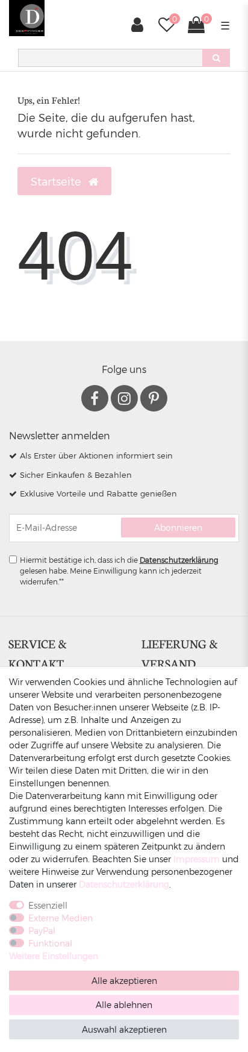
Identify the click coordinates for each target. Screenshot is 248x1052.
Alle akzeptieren (124, 980)
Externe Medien (60, 918)
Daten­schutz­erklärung (124, 884)
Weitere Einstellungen (53, 956)
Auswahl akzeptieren (124, 1029)
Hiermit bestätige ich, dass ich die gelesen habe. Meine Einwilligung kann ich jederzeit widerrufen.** (119, 571)
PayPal (41, 930)
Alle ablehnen (124, 1005)
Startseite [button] (57, 181)
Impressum (196, 859)
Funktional (50, 943)
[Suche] (216, 58)
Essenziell (47, 905)
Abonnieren (178, 527)
